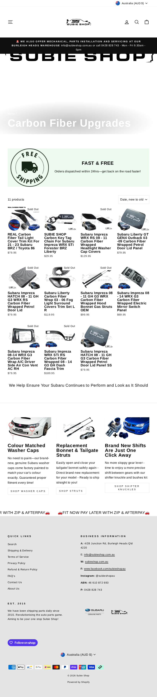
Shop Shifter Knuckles (127, 488)
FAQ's (11, 576)
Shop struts (71, 491)
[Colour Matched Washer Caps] (30, 428)
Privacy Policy (16, 563)
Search (12, 544)
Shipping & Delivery (20, 550)
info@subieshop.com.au (99, 554)
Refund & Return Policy (23, 569)
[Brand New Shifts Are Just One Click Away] (127, 428)
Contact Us (15, 582)
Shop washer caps (28, 491)
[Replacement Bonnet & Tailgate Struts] (78, 428)
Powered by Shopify (78, 682)
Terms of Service (18, 556)
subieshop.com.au (96, 561)
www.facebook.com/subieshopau (105, 568)
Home (11, 113)
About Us (13, 588)
